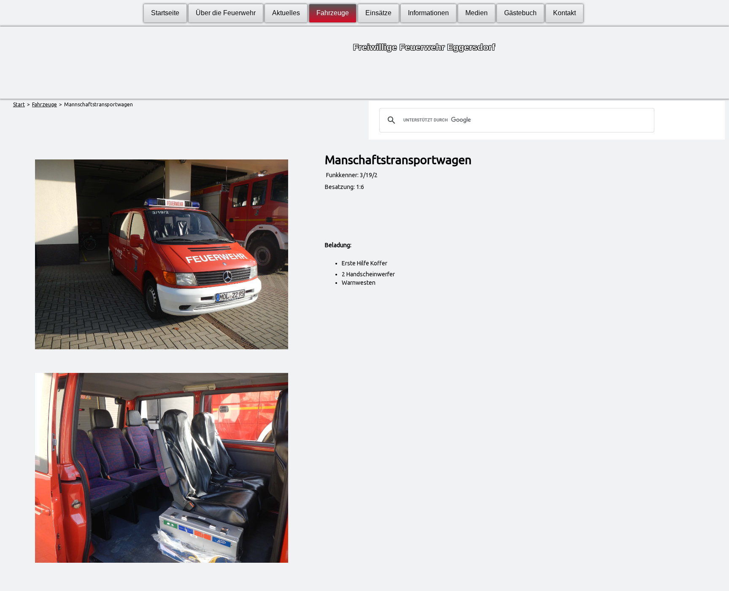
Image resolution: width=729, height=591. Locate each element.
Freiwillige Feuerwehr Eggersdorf (424, 47)
